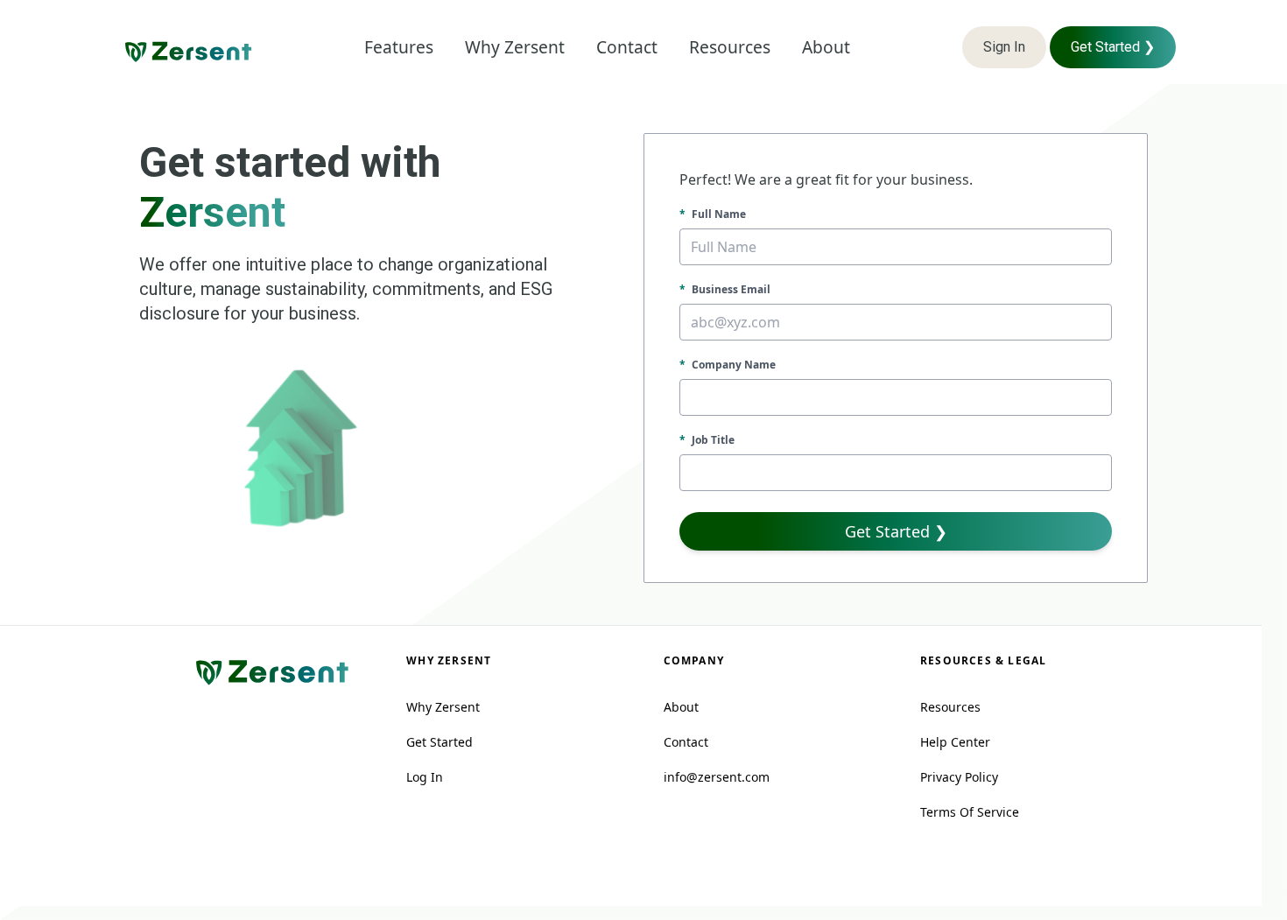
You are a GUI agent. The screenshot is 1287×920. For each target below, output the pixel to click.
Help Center (955, 742)
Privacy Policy (959, 777)
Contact (686, 742)
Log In (424, 777)
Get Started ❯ (1113, 47)
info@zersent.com (717, 777)
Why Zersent (443, 707)
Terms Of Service (969, 812)
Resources (950, 707)
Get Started (439, 742)
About (681, 707)
